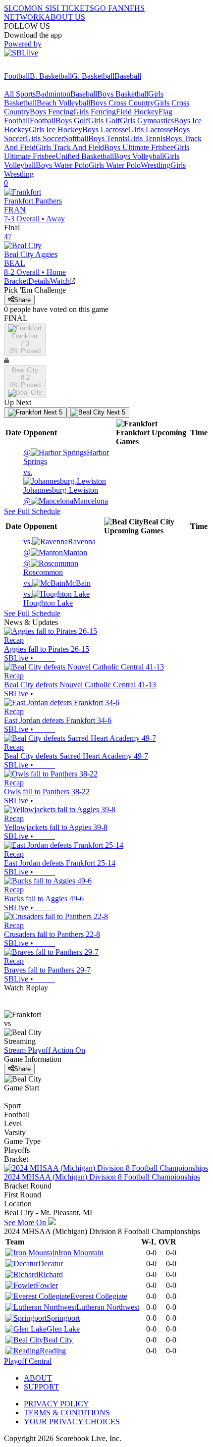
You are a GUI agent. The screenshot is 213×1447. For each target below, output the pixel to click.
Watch (60, 281)
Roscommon (43, 567)
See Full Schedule (32, 511)
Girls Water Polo (115, 165)
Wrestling (155, 165)
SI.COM (17, 8)
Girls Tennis (146, 138)
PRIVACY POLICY (56, 1403)
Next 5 (52, 412)
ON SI (41, 8)
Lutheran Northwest (107, 1307)
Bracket (16, 281)
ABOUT (38, 1378)
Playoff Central (28, 1361)
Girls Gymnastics (147, 120)
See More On (26, 1222)
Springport (63, 1318)
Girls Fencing (94, 111)
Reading (53, 1350)
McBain (57, 583)
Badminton (53, 94)
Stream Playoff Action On (44, 1050)
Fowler (47, 1285)
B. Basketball (51, 76)
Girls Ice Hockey (55, 129)
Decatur (50, 1263)
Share (22, 300)
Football (17, 76)
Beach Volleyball (63, 103)
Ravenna (59, 541)
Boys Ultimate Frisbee (139, 147)
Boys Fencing (51, 111)
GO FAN (109, 8)
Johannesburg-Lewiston (60, 481)
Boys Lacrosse (105, 129)
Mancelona (65, 501)
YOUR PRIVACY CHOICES (72, 1421)
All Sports (20, 94)
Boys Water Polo (62, 165)
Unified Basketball (84, 156)
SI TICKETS (73, 8)
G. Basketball (93, 76)
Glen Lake (63, 1329)
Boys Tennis (107, 138)
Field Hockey (137, 111)
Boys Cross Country (122, 103)
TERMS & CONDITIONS (67, 1412)
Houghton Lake (48, 598)
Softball (76, 138)
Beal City (58, 1340)
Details (39, 281)
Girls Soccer (44, 138)
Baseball (127, 76)
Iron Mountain (81, 1252)
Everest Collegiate (98, 1296)
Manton (55, 552)
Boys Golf (71, 120)
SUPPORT (41, 1387)
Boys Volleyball (139, 156)
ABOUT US (65, 17)
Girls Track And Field (70, 147)
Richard (50, 1274)
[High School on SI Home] (42, 67)
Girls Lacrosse (150, 129)
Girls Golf (104, 120)
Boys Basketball (122, 94)
